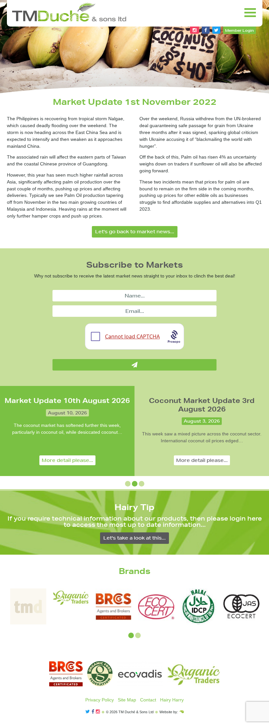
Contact (148, 699)
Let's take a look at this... (134, 538)
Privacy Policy (99, 699)
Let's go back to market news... (134, 232)
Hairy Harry (172, 699)
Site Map (127, 699)
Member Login (239, 30)
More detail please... (67, 460)
